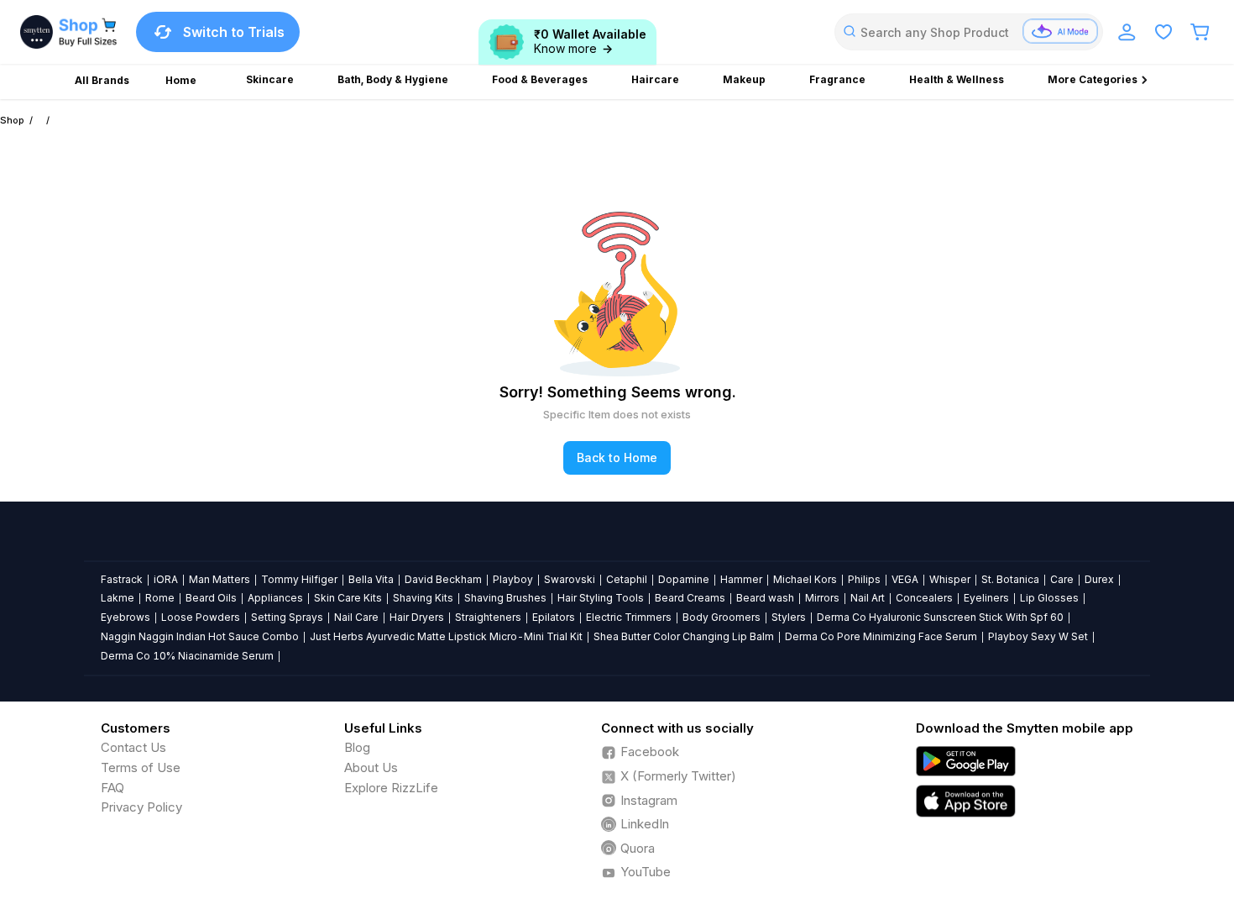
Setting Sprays (287, 617)
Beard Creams (690, 597)
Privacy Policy (141, 807)
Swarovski (569, 579)
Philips (864, 579)
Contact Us (133, 747)
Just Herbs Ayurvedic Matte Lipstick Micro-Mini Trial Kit (446, 636)
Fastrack (122, 579)
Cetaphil (626, 579)
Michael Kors (805, 579)
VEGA (905, 579)
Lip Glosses (1049, 597)
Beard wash (765, 597)
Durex (1099, 579)
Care (1062, 579)
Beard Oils (211, 597)
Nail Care (356, 617)
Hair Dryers (417, 617)
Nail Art (867, 597)
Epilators (553, 617)
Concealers (924, 597)
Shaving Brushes (505, 597)
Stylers (788, 617)
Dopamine (683, 579)
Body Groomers (721, 617)
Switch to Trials (234, 32)
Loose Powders (200, 617)
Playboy (513, 579)
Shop (12, 120)
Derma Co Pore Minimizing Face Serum (881, 636)
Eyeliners (986, 597)
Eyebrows (125, 617)
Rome (160, 597)
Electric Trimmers (629, 617)
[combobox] (968, 31)
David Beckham (443, 579)
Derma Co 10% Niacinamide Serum (187, 655)
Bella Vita (371, 579)
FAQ (112, 788)
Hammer (741, 579)
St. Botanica (1010, 579)
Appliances (275, 597)
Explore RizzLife (391, 788)
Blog (357, 747)
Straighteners (488, 617)
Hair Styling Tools (600, 597)
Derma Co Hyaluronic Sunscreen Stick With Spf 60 (940, 617)
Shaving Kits (423, 597)
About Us (371, 767)
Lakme (117, 597)
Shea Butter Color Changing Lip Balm (683, 636)
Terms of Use (140, 767)
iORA (166, 579)
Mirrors (822, 597)
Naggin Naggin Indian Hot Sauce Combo (200, 636)
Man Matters (219, 579)
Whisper (949, 579)
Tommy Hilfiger (299, 579)
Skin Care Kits (348, 597)
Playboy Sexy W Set (1038, 636)
